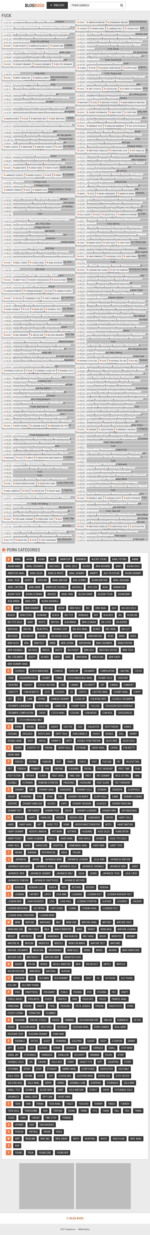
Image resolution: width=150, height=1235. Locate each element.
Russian (20, 1020)
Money (91, 929)
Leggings (122, 901)
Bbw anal (100, 608)
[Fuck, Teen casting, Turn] (38, 381)
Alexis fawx (85, 594)
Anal (18, 559)
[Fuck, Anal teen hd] (38, 406)
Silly (59, 519)
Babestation (125, 643)
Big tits (9, 540)
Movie (103, 936)
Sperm (28, 1075)
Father (30, 775)
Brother (12, 636)
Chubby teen (78, 705)
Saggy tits (86, 1061)
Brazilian (97, 657)
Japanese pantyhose (46, 880)
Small (112, 1047)
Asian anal (14, 566)
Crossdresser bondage (119, 705)
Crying (41, 698)
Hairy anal (25, 824)
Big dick (32, 650)
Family (70, 761)
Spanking (61, 1041)
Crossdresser (27, 677)
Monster (44, 943)
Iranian (32, 852)
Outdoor (110, 978)
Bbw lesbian (89, 622)
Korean (19, 887)
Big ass (134, 361)
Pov (89, 992)
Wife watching (58, 119)
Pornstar (34, 1013)
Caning (74, 684)
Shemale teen (54, 309)
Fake (137, 775)
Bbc (88, 608)
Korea (52, 887)
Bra (26, 643)
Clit (19, 698)
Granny (19, 789)
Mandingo (53, 936)
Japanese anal (45, 866)
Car (62, 684)
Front (58, 175)
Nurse (44, 964)
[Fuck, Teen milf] (111, 511)
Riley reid (46, 1027)
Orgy (88, 978)
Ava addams (103, 566)
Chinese (83, 29)
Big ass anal (80, 629)
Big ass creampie (55, 335)
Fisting (33, 761)
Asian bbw (124, 594)
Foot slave (103, 782)
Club (10, 719)
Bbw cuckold (11, 147)
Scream (92, 429)
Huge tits (52, 824)
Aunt (118, 566)
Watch (30, 458)
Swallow (63, 1054)
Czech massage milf (30, 719)
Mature (30, 922)
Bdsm (61, 608)
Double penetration (88, 740)
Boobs (42, 636)
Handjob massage (115, 126)
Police (102, 999)
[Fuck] (38, 213)
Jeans (93, 873)
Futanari (27, 782)
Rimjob (108, 1020)
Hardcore (42, 845)
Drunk (30, 726)
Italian (76, 852)
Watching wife (39, 119)
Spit (100, 1061)
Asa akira (14, 601)
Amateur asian (126, 194)
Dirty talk (61, 733)
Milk (46, 929)
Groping (12, 803)
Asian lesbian (34, 594)
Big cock (106, 622)
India (64, 852)
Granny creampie (78, 796)
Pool (52, 1006)
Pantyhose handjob (98, 151)
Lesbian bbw (15, 901)
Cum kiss (107, 712)
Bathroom (85, 643)
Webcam (9, 458)
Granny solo (84, 789)
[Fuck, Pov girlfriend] (38, 41)
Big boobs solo (59, 636)
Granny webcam (121, 803)
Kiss (64, 887)
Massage (45, 922)
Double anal (15, 740)
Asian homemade (106, 194)
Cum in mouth (31, 691)
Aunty (28, 580)
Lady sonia (56, 908)
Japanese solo (67, 866)
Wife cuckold (94, 89)
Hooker (100, 838)
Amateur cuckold (56, 587)
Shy (51, 1075)
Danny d (56, 740)
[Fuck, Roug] (111, 48)
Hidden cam (75, 817)
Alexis (86, 566)
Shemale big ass (118, 361)
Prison (99, 1006)
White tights (52, 168)
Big (120, 615)
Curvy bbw (131, 112)
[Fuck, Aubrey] (111, 223)
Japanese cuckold (14, 175)
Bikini (52, 643)
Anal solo (71, 566)
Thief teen (124, 243)
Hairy (32, 817)
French (22, 768)
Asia (105, 587)
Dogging (12, 733)
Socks (108, 1054)
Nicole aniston (61, 964)
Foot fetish (14, 775)
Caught (28, 684)
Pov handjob (137, 151)
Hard (11, 824)
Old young (127, 978)
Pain (74, 999)
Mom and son (15, 929)
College (95, 705)
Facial (88, 768)
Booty (32, 657)
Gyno (50, 796)
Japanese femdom (18, 880)
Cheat (42, 712)
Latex (47, 894)
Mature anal (89, 922)
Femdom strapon (48, 782)
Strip (121, 1054)
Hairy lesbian (35, 838)
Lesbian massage (18, 908)
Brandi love (60, 629)
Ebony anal (98, 747)
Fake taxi (75, 775)
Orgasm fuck (38, 426)
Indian (18, 852)
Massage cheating (126, 429)
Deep (30, 740)
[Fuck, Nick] (38, 73)
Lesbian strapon (13, 291)
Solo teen (13, 1075)
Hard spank (131, 256)
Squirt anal (54, 491)
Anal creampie (35, 566)
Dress (42, 740)
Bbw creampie (104, 643)
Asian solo (133, 566)
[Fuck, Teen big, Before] (38, 388)
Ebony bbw (14, 754)
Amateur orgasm (128, 214)
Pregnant (49, 992)
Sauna (42, 1061)
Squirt (91, 1041)
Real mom (120, 1027)
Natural (51, 971)
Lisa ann (61, 894)
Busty (58, 650)
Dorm (18, 726)
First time (124, 768)
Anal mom (34, 587)
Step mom (126, 1047)
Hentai (109, 817)
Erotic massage (52, 298)
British (55, 622)
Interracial (49, 852)
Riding (11, 1027)
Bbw (17, 608)
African (42, 580)
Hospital (58, 845)
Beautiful (42, 629)
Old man (44, 978)
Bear (110, 636)
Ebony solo (64, 747)
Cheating (13, 684)
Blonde (45, 657)
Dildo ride (111, 740)
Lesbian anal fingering (21, 915)
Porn (130, 1006)
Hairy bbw (98, 845)
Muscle (59, 943)
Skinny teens (94, 243)
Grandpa (117, 789)
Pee (114, 992)
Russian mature (89, 1020)
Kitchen (76, 887)
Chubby (46, 677)
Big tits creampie (63, 64)
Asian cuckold (35, 175)
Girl (60, 796)
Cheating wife (98, 698)
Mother (106, 922)
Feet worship (122, 782)
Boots (42, 622)
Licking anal (37, 263)
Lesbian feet (94, 894)
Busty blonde (21, 426)
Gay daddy (33, 810)
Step (39, 1068)
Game (115, 796)
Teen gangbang (48, 540)
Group (11, 796)
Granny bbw (109, 810)
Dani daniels (80, 733)
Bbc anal (111, 629)
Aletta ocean (111, 573)
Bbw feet (39, 643)
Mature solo (124, 922)
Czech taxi (43, 705)
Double (109, 733)
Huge (27, 845)
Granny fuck (40, 190)
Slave (20, 1047)
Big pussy (73, 650)
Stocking (13, 1068)
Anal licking (21, 263)
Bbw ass (89, 650)
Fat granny (103, 775)
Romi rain (58, 1034)
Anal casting (15, 587)
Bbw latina (67, 643)
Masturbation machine (133, 102)
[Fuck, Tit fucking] (38, 503)
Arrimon (81, 559)
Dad (80, 726)
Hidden (60, 817)
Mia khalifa (71, 936)
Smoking (95, 1054)
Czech (138, 670)
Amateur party (42, 78)
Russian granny (38, 1034)
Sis (31, 1061)
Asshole (77, 587)
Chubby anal (120, 691)
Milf (58, 922)
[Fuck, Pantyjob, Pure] (38, 185)
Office (76, 978)
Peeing (28, 1006)
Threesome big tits (58, 426)
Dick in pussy (59, 280)
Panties (62, 999)
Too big (18, 298)
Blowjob (132, 615)
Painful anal (119, 999)
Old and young (30, 985)
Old (32, 978)
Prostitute (115, 1006)
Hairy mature (125, 824)
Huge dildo (104, 831)
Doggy (96, 733)
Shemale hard (95, 498)
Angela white (56, 573)
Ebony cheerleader (39, 280)
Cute (47, 691)
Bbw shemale (15, 650)
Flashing (74, 768)
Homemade (94, 817)
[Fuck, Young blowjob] (38, 399)
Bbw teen (128, 650)
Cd (71, 691)
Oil (98, 978)
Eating (114, 747)
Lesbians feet (110, 908)
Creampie (89, 670)
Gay (31, 789)
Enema (48, 747)
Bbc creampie (15, 657)
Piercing (65, 1006)
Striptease (88, 1068)
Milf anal (88, 936)
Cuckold (20, 670)
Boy (96, 615)
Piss (17, 992)
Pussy (48, 999)
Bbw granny (32, 608)
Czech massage (39, 670)
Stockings (30, 1054)
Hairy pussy (15, 838)
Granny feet (15, 810)
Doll (121, 733)
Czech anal (58, 712)
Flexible (12, 782)
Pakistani (13, 1006)
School (43, 1047)
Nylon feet (92, 964)
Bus (114, 608)
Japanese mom (53, 859)
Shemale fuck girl (88, 361)
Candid (114, 684)
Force (82, 761)
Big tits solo (15, 622)
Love (52, 901)
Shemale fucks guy (46, 371)
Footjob (106, 761)
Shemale (20, 1041)
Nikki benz (35, 971)
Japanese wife (16, 873)
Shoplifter (106, 1068)
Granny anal (46, 789)
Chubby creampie (23, 64)
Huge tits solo (118, 838)
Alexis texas (99, 559)
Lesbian (19, 894)
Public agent (15, 999)
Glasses (101, 803)
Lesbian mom (47, 915)
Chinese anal (97, 29)
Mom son (71, 922)
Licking (72, 908)
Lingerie (137, 901)
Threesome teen (45, 519)
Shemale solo (16, 1061)
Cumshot (128, 684)
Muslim (29, 943)
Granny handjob (32, 803)
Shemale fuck (66, 371)
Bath (57, 657)
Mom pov (117, 936)
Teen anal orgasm (24, 519)
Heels (51, 838)
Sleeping (77, 1041)
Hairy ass (13, 845)
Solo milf (123, 1068)
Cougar (74, 712)
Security (79, 1054)
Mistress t (33, 957)
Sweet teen (20, 280)
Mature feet (98, 943)
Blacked (108, 615)
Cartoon (123, 677)
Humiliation (122, 831)
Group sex (22, 540)
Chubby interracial (97, 112)
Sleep (47, 1041)
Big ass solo (129, 608)
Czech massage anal (80, 677)
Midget (12, 936)
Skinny (131, 1041)
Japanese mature (120, 859)
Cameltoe (60, 705)
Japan (35, 859)
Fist (10, 768)
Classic (82, 68)
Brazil (46, 650)
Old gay (12, 985)
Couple (82, 691)
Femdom (46, 761)
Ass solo (54, 566)
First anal (58, 775)
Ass (52, 559)
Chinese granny (60, 698)
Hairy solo (125, 817)
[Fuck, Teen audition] (111, 442)
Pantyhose (31, 992)
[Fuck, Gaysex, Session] (111, 297)
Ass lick (92, 587)
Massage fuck (95, 126)
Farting (59, 768)
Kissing (90, 887)
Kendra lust (36, 887)
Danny (133, 733)
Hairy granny (15, 831)
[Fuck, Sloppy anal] (111, 73)
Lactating (39, 908)
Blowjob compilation (110, 68)
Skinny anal (69, 1068)
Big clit (126, 629)
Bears (96, 629)
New (78, 964)
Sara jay (13, 1054)
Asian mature (99, 580)
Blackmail (70, 622)
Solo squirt (85, 214)
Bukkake (42, 615)
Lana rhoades (35, 901)
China (58, 677)
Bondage (83, 615)
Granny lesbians (87, 810)
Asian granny (133, 573)
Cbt (102, 684)
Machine (83, 102)
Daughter (93, 726)
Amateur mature (96, 22)
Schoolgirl (64, 1075)
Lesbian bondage (34, 291)
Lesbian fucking (64, 291)
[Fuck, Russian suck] (38, 435)
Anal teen (13, 580)
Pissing (77, 992)
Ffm (47, 768)
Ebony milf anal (47, 483)
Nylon (31, 964)
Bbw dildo (13, 643)
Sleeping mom (85, 1075)
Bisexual (13, 629)
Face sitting (122, 775)
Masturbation (63, 929)
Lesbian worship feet (119, 894)
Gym (39, 796)
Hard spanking (95, 256)
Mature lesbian (127, 929)
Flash (43, 775)
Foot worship (105, 768)
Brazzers (26, 615)
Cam (29, 698)
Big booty (28, 636)
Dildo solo (129, 740)
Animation (119, 587)
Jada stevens (106, 429)
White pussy (36, 168)
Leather (106, 901)
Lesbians (77, 894)
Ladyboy (34, 894)
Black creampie (43, 64)
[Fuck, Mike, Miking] (111, 352)
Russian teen (15, 1034)
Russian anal (81, 1027)
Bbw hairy (114, 657)
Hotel (108, 824)
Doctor (68, 726)
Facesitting (132, 761)
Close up (80, 698)
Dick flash (44, 733)
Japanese (20, 859)
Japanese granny (40, 873)
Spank (56, 1047)
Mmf (39, 936)
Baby (30, 622)
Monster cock (72, 957)
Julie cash (131, 873)
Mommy (131, 936)
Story (127, 1061)
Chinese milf (133, 29)
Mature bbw (52, 957)
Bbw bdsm (27, 147)
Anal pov (30, 601)
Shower (70, 1047)
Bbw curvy (116, 112)
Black (55, 615)
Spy (10, 1047)
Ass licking (79, 580)
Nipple (107, 964)
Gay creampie (21, 335)
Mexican (38, 950)
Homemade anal (78, 845)
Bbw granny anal (18, 664)
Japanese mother (74, 880)
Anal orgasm (121, 580)
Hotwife (71, 831)
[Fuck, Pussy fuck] (111, 59)
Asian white (20, 168)
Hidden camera (37, 831)
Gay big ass (37, 335)
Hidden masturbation (87, 824)
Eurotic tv (33, 747)
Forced (19, 761)
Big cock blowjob (137, 126)
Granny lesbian (13, 190)
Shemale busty (114, 498)
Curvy (137, 691)
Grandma (25, 796)
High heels (84, 838)
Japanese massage (19, 866)
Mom (17, 922)
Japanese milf (115, 29)
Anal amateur (12, 491)
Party (124, 992)
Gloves (51, 803)
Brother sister (108, 650)
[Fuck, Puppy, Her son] (38, 227)
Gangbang (66, 789)
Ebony (18, 747)
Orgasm (19, 978)
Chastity (13, 691)
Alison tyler (105, 594)
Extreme (81, 747)
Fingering (68, 782)
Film (137, 768)
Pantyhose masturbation (50, 458)
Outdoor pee (137, 526)
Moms (87, 950)
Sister (34, 1041)
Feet (59, 761)
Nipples (121, 964)
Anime (135, 559)
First (88, 775)
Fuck (81, 22)
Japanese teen (110, 873)
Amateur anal (16, 573)
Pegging (101, 992)
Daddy (54, 726)
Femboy (35, 768)
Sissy (103, 1041)
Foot (94, 761)
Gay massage (129, 810)
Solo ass (56, 1061)
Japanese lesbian (77, 859)
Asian (82, 194)
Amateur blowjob (39, 46)
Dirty (69, 740)
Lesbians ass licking (98, 270)
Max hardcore (131, 950)
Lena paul (66, 901)
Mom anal (106, 929)
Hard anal (67, 838)
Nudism (65, 971)
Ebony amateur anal (25, 483)
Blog (34, 5)
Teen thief (110, 243)
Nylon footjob (16, 971)
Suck (40, 1075)
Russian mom (27, 1027)
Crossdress (125, 712)
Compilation (107, 670)
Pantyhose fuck (119, 151)
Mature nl (14, 943)
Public (64, 992)
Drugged (27, 733)
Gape (64, 803)
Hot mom (57, 831)
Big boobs (121, 622)
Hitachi (19, 817)
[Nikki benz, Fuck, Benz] (38, 223)
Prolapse (34, 999)
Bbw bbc (78, 636)
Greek (68, 810)
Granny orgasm (81, 803)
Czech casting (46, 684)
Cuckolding (111, 89)
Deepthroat (112, 726)
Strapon (117, 1041)
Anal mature (60, 580)
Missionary (55, 950)
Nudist (19, 964)
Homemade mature (118, 22)
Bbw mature (95, 636)
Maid (79, 929)
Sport (27, 1068)
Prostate (87, 999)
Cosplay (73, 670)
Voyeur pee (38, 491)
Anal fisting (119, 559)
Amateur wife (12, 119)
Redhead (62, 1027)
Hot (40, 824)
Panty (40, 1006)
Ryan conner (101, 1027)
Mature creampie (18, 950)
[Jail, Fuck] (38, 269)
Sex (32, 1047)
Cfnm (11, 677)
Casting (124, 670)
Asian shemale (12, 309)
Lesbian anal (89, 908)
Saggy (84, 1047)
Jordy (134, 866)
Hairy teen (116, 845)
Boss (133, 636)
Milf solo (33, 929)
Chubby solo (105, 677)
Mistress (26, 936)
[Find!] (121, 5)
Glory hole (100, 796)
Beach (11, 615)
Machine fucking (109, 102)
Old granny (61, 978)
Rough (55, 1020)
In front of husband (131, 89)
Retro (137, 1020)
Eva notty (129, 747)
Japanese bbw (117, 866)
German (101, 789)
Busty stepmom (132, 498)
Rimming (69, 1020)
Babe (68, 657)
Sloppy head (131, 68)
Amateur (65, 559)
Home (66, 824)
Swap (71, 1061)
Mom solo (72, 950)
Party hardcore (22, 78)
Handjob (46, 817)
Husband (87, 831)
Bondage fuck (114, 256)
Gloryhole (134, 789)
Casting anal (100, 691)
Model (99, 950)
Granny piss (52, 810)
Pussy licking (15, 1013)
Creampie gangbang (19, 705)
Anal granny (76, 573)
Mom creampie (77, 943)
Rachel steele (38, 1020)
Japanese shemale (93, 866)
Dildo (42, 726)
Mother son (14, 957)
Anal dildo (36, 573)
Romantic (122, 1020)
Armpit (94, 573)
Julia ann (98, 859)
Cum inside (91, 712)
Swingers (46, 1054)
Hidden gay (57, 46)
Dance (128, 726)
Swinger (98, 1047)
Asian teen (14, 594)
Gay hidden (20, 46)
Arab (29, 559)
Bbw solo (75, 608)
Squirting (113, 1061)
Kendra (104, 887)
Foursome (85, 782)
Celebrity (89, 684)
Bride (122, 636)
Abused (51, 594)
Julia (81, 873)
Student (52, 1068)
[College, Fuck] (38, 181)
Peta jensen (83, 1006)
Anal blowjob (55, 263)
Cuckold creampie (122, 698)
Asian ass (38, 309)
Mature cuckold (44, 147)
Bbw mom (81, 657)
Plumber (51, 1013)
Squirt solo (109, 214)
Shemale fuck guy (14, 371)
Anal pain (67, 594)
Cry (10, 698)
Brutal (27, 629)
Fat (119, 761)
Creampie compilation (20, 712)
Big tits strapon (120, 270)
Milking (113, 950)
